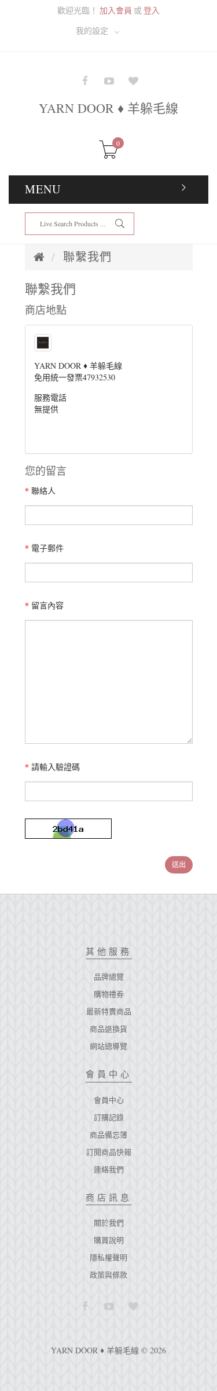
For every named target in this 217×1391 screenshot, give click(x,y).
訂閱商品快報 (108, 1152)
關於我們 (109, 1222)
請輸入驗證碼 (55, 766)
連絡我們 (109, 1169)
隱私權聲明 (108, 1257)
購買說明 (109, 1240)
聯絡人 (43, 490)
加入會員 (116, 10)
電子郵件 (47, 547)
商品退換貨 (108, 1028)
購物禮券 (109, 994)
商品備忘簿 (108, 1134)
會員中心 (109, 1100)
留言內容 (47, 605)
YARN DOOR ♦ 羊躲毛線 (108, 108)
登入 (152, 10)
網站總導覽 (108, 1046)
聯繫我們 (87, 257)
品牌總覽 (109, 976)
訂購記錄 (109, 1117)
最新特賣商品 (108, 1011)
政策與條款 (108, 1274)
